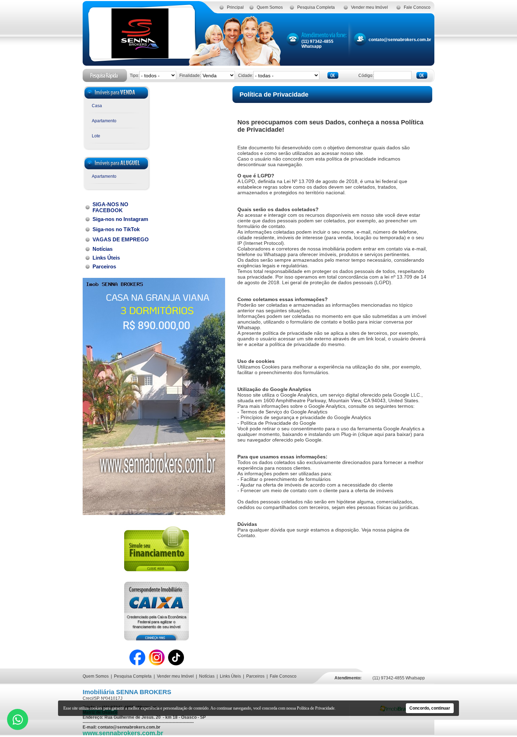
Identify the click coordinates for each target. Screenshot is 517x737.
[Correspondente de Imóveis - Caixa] (156, 638)
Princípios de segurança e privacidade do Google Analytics (306, 417)
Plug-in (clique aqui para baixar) (376, 434)
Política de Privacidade (315, 708)
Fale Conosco (417, 7)
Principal (235, 7)
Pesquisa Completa (316, 7)
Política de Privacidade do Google (278, 423)
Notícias (207, 676)
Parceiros (255, 676)
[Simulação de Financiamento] (156, 574)
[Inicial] (139, 56)
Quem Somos (270, 7)
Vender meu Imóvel (369, 7)
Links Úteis (230, 676)
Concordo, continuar (429, 708)
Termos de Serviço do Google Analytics (284, 412)
